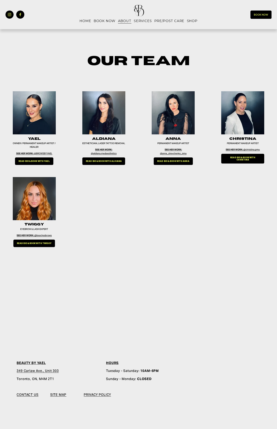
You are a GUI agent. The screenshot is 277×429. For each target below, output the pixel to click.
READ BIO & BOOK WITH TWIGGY (34, 243)
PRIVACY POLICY (97, 395)
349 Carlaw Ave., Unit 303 (38, 371)
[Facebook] (20, 15)
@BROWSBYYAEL (34, 153)
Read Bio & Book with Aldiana (104, 161)
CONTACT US (27, 395)
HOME (85, 21)
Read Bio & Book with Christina (242, 158)
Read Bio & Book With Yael (34, 161)
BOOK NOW (105, 21)
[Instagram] (9, 15)
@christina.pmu (243, 149)
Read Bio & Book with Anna (173, 161)
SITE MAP (58, 395)
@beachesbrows (34, 235)
